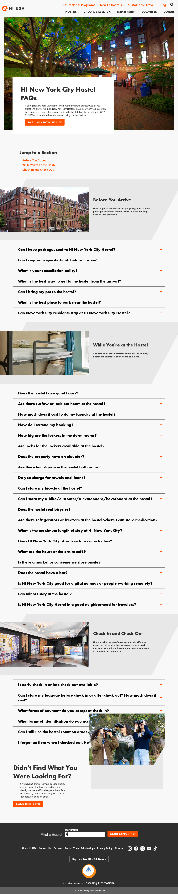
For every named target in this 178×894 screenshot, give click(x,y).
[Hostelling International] (89, 877)
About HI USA (29, 848)
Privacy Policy (104, 848)
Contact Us (45, 848)
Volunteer (149, 11)
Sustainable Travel (141, 5)
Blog (163, 5)
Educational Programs (79, 5)
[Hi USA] (13, 8)
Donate (169, 11)
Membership (125, 11)
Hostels (71, 11)
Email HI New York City (45, 122)
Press (68, 848)
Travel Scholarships (84, 848)
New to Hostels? (111, 5)
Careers (58, 848)
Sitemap (119, 848)
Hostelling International (99, 883)
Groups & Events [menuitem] (96, 12)
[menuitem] (71, 12)
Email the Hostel (28, 804)
